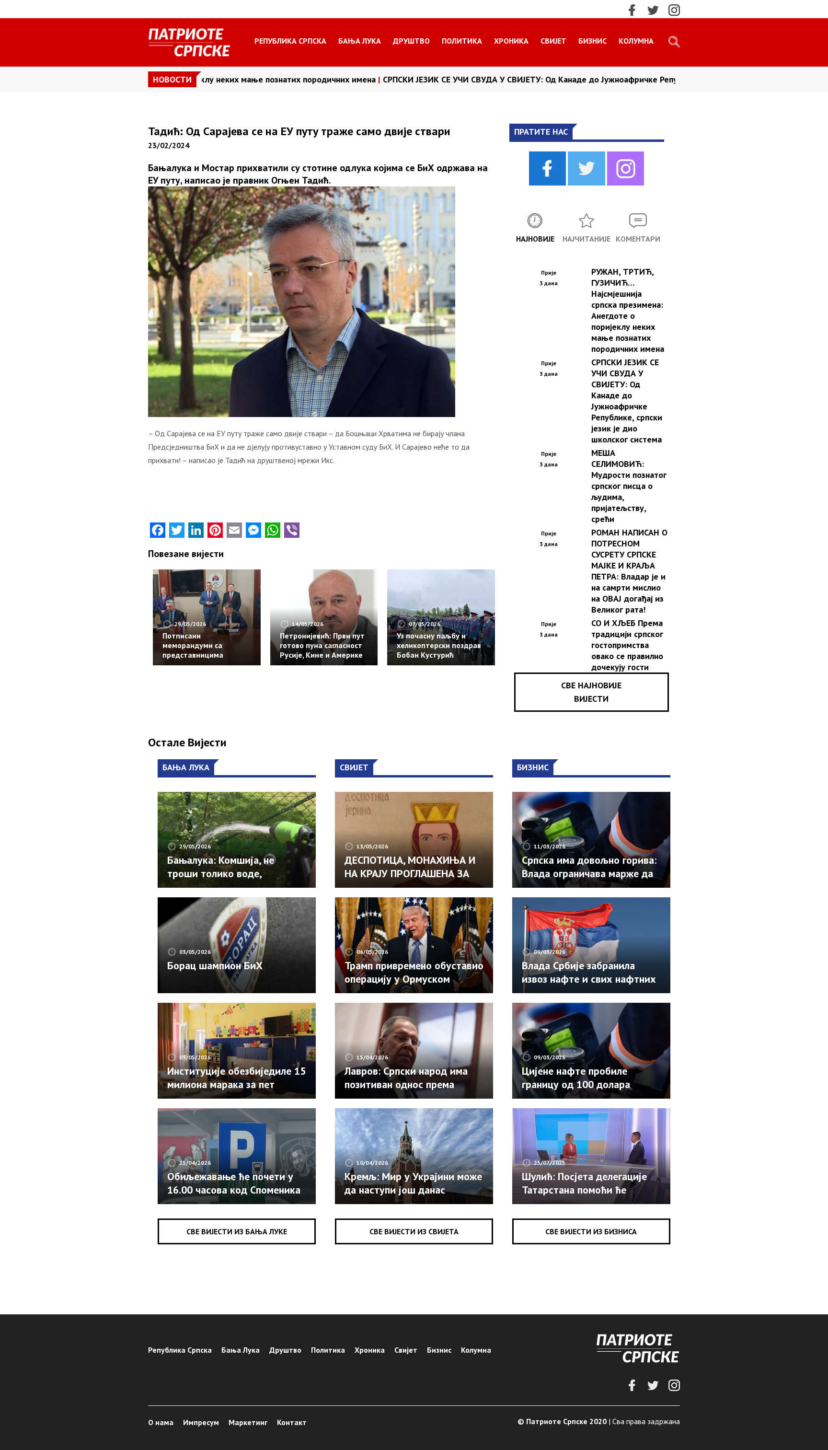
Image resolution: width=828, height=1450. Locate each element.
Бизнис (592, 41)
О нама (160, 1422)
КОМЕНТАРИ (638, 239)
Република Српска (290, 41)
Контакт (292, 1422)
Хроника (511, 41)
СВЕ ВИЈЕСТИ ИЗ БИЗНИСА (591, 1231)
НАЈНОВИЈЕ (535, 239)
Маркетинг (248, 1422)
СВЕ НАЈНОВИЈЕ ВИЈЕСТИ (591, 692)
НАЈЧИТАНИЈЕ (586, 239)
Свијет (553, 41)
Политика (462, 41)
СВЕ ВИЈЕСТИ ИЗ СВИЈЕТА (414, 1231)
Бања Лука (359, 41)
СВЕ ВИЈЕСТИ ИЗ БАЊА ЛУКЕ (236, 1231)
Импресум (201, 1422)
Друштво (411, 41)
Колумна (636, 41)
